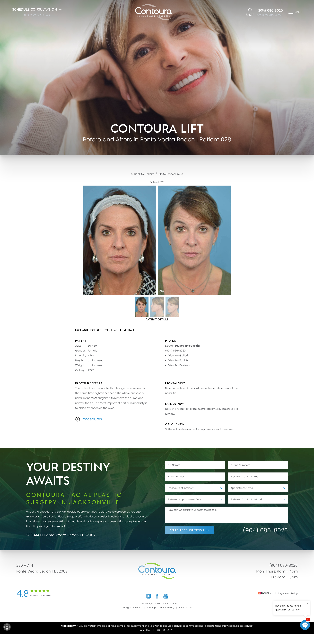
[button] (7, 627)
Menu (298, 12)
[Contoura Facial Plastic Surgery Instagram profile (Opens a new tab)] (148, 596)
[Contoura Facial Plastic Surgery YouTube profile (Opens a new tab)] (165, 596)
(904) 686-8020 (270, 10)
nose (133, 388)
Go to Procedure (170, 174)
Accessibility (185, 607)
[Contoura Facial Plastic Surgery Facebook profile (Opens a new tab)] (157, 596)
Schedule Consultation (187, 530)
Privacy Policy (167, 607)
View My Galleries (179, 355)
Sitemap (151, 607)
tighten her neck (105, 393)
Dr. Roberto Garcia (187, 346)
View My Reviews (179, 365)
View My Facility (178, 360)
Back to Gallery (143, 174)
